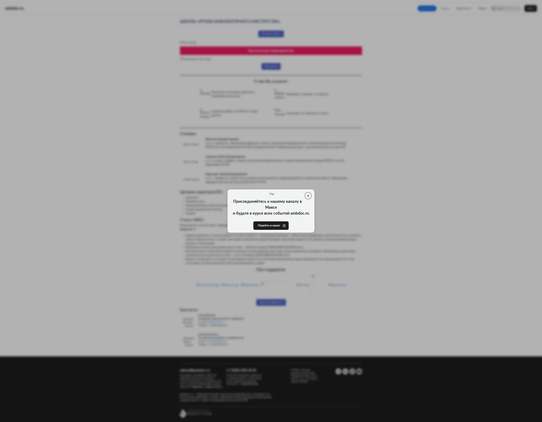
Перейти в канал (269, 225)
